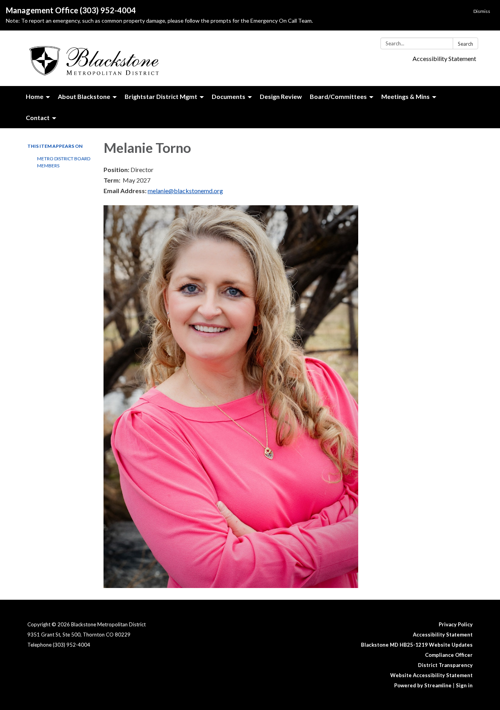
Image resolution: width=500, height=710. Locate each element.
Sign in (464, 685)
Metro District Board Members (63, 162)
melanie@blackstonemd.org (185, 190)
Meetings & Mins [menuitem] (405, 96)
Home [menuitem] (34, 96)
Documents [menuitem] (228, 96)
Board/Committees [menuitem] (338, 96)
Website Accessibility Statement (431, 675)
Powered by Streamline (423, 685)
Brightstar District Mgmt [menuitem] (161, 96)
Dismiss (481, 11)
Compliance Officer (449, 655)
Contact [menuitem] (38, 117)
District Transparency (445, 665)
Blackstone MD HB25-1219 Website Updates (417, 645)
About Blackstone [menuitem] (84, 96)
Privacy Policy (456, 624)
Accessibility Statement (444, 58)
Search (465, 44)
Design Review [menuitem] (281, 96)
